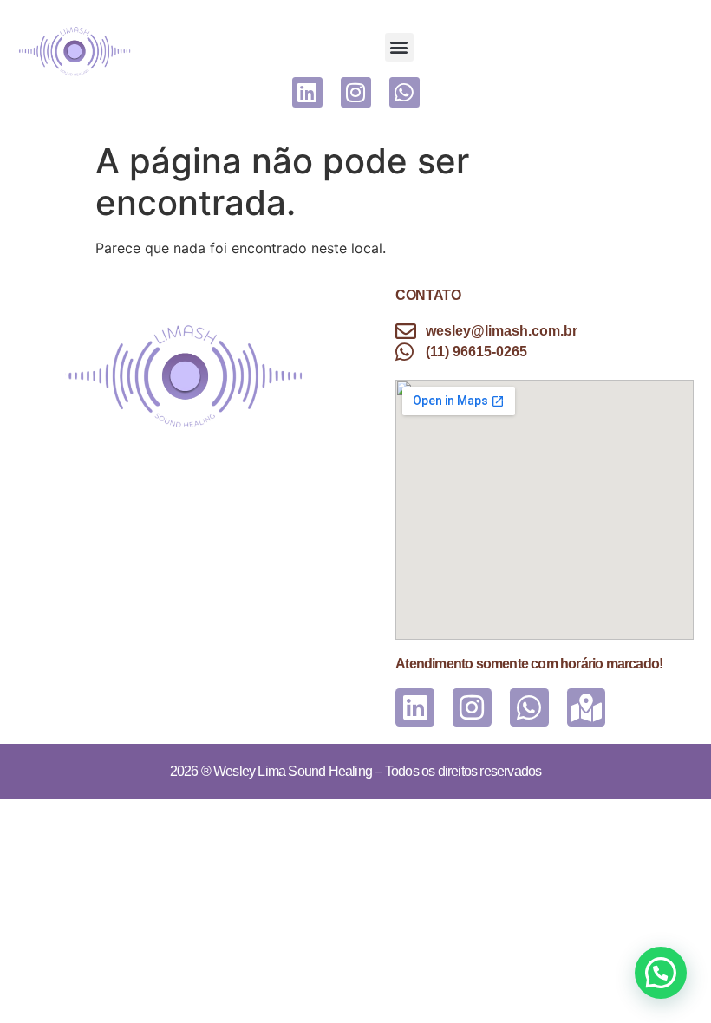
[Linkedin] (307, 92)
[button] (399, 47)
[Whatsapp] (404, 92)
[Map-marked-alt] (586, 707)
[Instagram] (356, 92)
